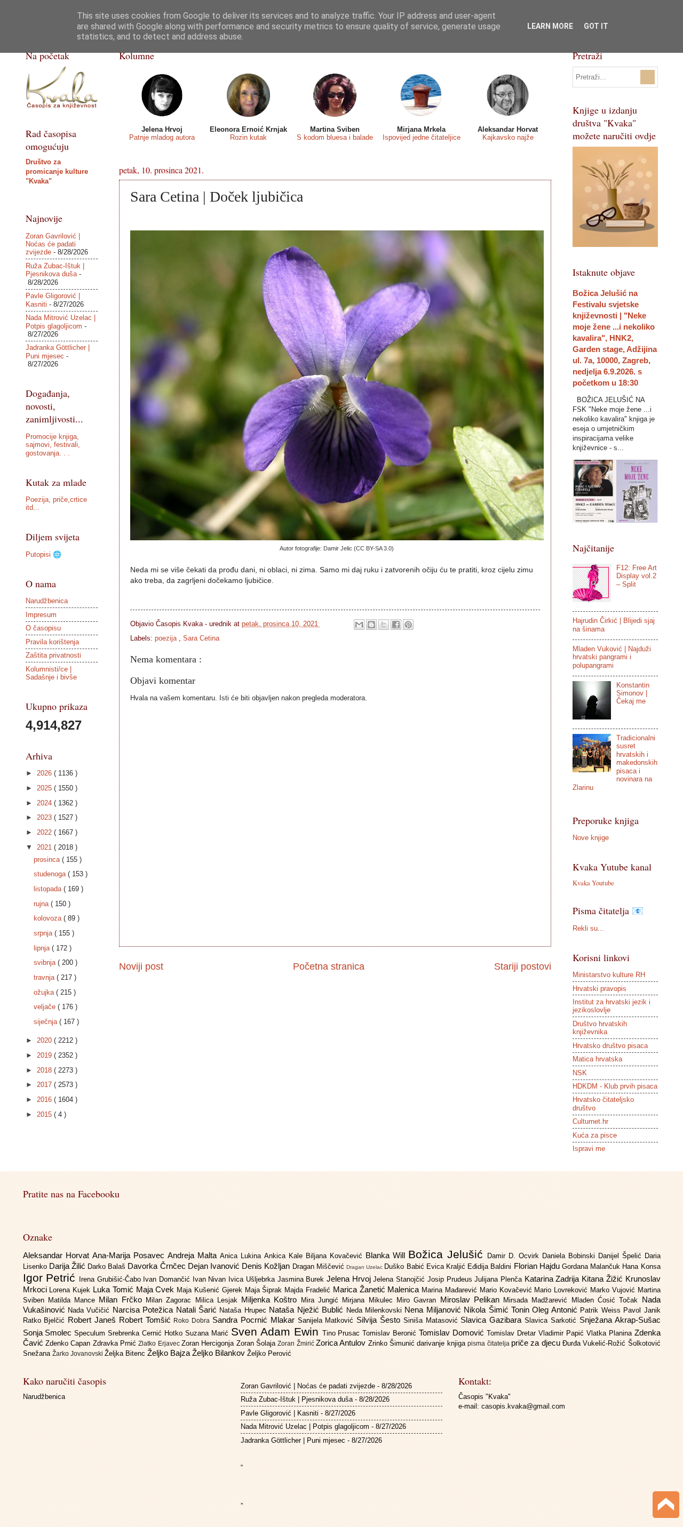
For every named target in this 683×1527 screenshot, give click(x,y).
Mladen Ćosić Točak (606, 1300)
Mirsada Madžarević (537, 1300)
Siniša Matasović (432, 1320)
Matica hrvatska (597, 1059)
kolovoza (48, 918)
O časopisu (43, 628)
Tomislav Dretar (512, 1333)
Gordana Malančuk (592, 1266)
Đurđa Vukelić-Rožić (595, 1343)
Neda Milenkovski (375, 1310)
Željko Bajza (169, 1352)
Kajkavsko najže (508, 137)
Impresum (41, 615)
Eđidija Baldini (490, 1266)
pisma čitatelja (489, 1343)
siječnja (46, 1022)
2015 (45, 1114)
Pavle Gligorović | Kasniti (280, 1413)
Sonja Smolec (49, 1332)
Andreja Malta (194, 1255)
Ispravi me (589, 1149)
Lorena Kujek (71, 1290)
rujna (42, 904)
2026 (45, 773)
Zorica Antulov (342, 1342)
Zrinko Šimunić (392, 1343)
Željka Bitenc (126, 1353)
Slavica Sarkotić (552, 1320)
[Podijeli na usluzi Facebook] (396, 624)
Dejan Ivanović (215, 1265)
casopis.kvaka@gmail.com (523, 1406)
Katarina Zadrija (553, 1278)
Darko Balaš (108, 1266)
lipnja (43, 948)
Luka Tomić (114, 1289)
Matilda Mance (73, 1300)
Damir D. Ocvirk (514, 1256)
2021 (45, 847)
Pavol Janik (641, 1310)
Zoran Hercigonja (208, 1343)
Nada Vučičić (90, 1310)
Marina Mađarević (451, 1290)
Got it (596, 26)
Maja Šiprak (265, 1290)
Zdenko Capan (69, 1343)
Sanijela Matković (327, 1320)
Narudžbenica (47, 601)
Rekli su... (588, 928)
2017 (45, 1085)
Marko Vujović (614, 1290)
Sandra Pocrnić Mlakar (254, 1319)
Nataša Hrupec (244, 1310)
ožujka (45, 992)
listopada (48, 889)
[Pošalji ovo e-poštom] (359, 624)
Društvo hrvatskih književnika (600, 1028)
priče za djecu (536, 1342)
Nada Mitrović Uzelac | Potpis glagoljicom (61, 322)
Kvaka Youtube (593, 883)
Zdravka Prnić (116, 1343)
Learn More (550, 26)
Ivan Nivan (210, 1279)
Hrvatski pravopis (599, 989)
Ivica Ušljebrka (252, 1279)
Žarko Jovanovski (78, 1353)
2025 (45, 788)
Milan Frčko (122, 1299)
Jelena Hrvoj (350, 1278)
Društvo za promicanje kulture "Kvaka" (57, 171)
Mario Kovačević (507, 1290)
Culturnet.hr (590, 1121)
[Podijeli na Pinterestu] (408, 624)
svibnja (46, 962)
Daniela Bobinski (570, 1256)
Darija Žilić (68, 1265)
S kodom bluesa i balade (335, 137)
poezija (167, 638)
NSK (580, 1073)
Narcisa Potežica (144, 1309)
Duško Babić (405, 1266)
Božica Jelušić (447, 1254)
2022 (45, 832)
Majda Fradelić (308, 1290)
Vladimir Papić (562, 1333)
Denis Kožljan (267, 1265)
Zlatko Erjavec (159, 1343)
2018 (45, 1070)
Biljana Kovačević (336, 1256)
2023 (45, 817)
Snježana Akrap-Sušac (620, 1319)
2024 (45, 803)
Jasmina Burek (302, 1279)
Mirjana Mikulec (369, 1300)
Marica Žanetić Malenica (377, 1289)
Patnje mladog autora (162, 137)
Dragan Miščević (319, 1266)
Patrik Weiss (601, 1310)
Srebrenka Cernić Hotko (146, 1333)
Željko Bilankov (219, 1352)
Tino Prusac (342, 1333)
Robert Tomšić (146, 1319)
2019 (45, 1055)
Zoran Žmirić (296, 1343)
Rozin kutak (248, 137)
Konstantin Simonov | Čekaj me (632, 693)
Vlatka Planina (610, 1333)
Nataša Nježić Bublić (307, 1309)
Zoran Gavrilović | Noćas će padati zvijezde (53, 244)
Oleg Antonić (556, 1309)
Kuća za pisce (595, 1135)
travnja (45, 977)
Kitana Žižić (603, 1278)
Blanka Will (387, 1255)
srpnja (44, 933)
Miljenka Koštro (271, 1299)
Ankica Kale (285, 1256)
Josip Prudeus (450, 1279)
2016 (45, 1100)
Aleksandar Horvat (57, 1255)
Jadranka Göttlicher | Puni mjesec (58, 351)
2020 (45, 1040)
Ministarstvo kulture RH (609, 975)
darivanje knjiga (442, 1343)
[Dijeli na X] (383, 624)
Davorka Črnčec (157, 1265)
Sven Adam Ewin (276, 1331)
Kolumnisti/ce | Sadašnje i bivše (51, 673)
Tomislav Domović (453, 1332)
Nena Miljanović (434, 1309)
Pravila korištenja (52, 642)
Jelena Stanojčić (400, 1279)
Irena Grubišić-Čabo (111, 1279)
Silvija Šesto (379, 1319)
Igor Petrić (51, 1278)
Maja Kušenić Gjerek (210, 1290)
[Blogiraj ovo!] (371, 624)
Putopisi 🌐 (43, 554)
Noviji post (141, 966)
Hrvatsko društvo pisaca (610, 1046)
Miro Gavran (418, 1300)
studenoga (51, 874)
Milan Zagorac (170, 1300)
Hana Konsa (641, 1266)
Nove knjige (591, 838)
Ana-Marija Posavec (130, 1255)
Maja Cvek (156, 1289)
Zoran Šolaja (257, 1343)
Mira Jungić (322, 1300)
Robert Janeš (93, 1319)
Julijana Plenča (499, 1279)
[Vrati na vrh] (666, 1506)
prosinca (48, 860)
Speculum (91, 1333)
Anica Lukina (242, 1256)
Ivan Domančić (167, 1279)
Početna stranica (328, 966)
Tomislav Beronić (390, 1333)
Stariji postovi (522, 966)
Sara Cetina (201, 638)
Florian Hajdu (538, 1265)
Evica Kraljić (446, 1266)
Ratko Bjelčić (45, 1320)
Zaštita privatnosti (53, 655)
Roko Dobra (192, 1320)
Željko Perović (269, 1353)
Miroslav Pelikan (472, 1299)
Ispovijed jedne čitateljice (421, 137)
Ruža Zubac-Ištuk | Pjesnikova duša (55, 270)
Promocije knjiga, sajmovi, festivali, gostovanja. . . (53, 445)
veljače (46, 1007)
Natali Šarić (198, 1309)
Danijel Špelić (621, 1256)
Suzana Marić (208, 1333)
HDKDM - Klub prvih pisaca (615, 1086)
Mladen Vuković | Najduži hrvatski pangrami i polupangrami (612, 657)
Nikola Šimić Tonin (498, 1309)
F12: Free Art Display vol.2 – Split (636, 576)
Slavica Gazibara (492, 1319)
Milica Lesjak (218, 1300)
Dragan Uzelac (365, 1267)
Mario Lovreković (562, 1290)
